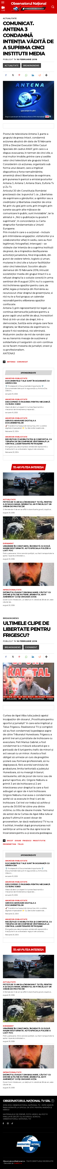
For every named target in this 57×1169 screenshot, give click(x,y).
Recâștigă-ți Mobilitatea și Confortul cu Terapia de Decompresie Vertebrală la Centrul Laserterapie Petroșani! (28, 441)
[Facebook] (6, 75)
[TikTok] (12, 1123)
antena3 (11, 362)
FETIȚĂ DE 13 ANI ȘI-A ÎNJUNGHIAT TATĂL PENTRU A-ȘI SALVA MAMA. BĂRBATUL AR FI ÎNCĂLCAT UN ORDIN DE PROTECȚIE (27, 504)
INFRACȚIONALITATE (12, 590)
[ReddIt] (39, 75)
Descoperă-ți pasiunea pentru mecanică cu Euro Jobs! (27, 403)
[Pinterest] (19, 75)
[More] (46, 75)
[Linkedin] (33, 75)
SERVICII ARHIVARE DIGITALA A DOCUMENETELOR (20, 421)
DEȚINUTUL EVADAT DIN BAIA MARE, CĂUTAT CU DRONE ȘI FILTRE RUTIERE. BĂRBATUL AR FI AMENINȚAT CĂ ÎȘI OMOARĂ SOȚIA (27, 594)
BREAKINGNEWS (31, 65)
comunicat (22, 362)
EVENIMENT (8, 543)
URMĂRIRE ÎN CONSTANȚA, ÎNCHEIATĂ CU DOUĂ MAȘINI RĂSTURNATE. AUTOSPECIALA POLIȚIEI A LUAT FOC (27, 548)
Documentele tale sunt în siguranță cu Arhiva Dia (27, 382)
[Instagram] (7, 1123)
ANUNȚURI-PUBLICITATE (16, 378)
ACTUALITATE (10, 18)
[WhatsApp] (26, 75)
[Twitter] (12, 75)
